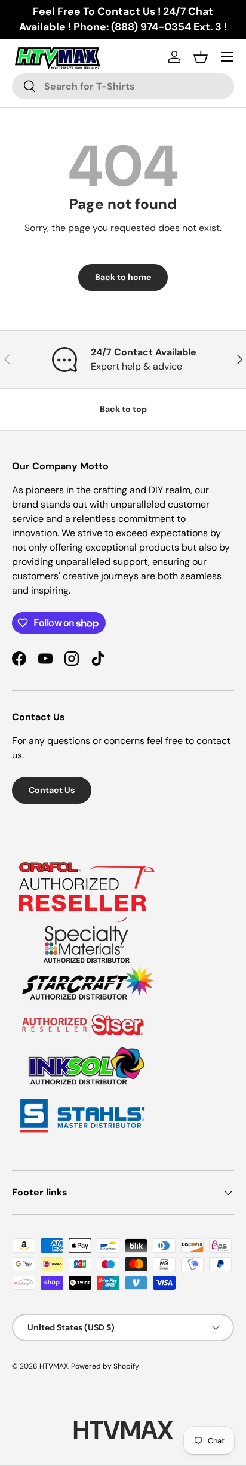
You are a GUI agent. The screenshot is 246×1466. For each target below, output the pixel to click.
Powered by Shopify (105, 1366)
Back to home (123, 277)
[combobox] (123, 86)
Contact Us (52, 790)
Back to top (123, 409)
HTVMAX (53, 1366)
